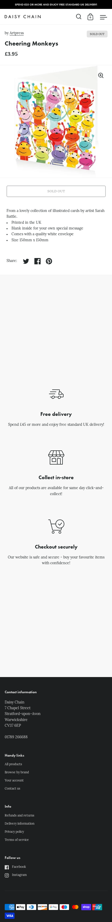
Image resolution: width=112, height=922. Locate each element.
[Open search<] (79, 16)
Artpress (17, 33)
